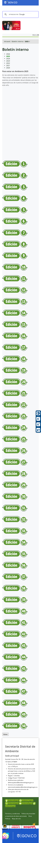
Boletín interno (17, 41)
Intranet (7, 41)
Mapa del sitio (16, 819)
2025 (27, 41)
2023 (8, 61)
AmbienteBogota (13, 800)
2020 (8, 68)
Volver (5, 734)
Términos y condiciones (12, 814)
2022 (8, 63)
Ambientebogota (13, 803)
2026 (8, 54)
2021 (8, 65)
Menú (34, 35)
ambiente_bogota (27, 800)
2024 (8, 58)
